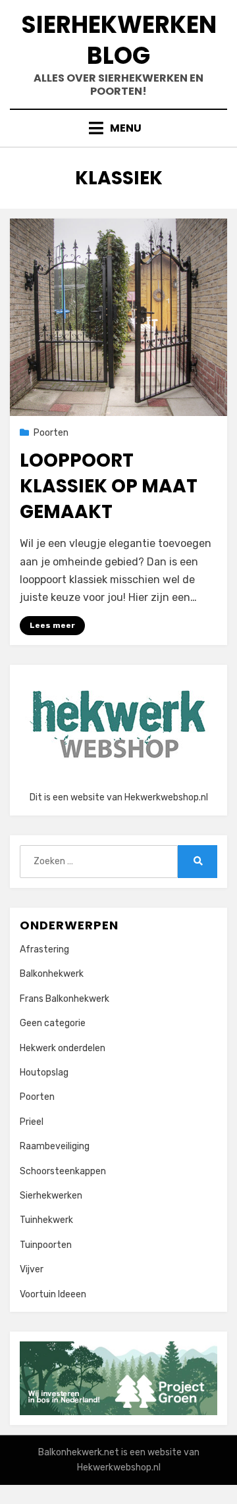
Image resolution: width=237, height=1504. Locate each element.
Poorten (51, 432)
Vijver (31, 1269)
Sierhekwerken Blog (119, 40)
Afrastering (44, 949)
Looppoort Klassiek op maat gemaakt (109, 486)
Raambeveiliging (55, 1146)
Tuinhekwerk (46, 1220)
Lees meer (52, 625)
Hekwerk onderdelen (62, 1048)
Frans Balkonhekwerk (64, 998)
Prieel (31, 1122)
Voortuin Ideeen (53, 1294)
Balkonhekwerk (52, 973)
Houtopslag (44, 1072)
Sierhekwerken (51, 1195)
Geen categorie (53, 1023)
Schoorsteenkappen (63, 1171)
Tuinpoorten (46, 1245)
